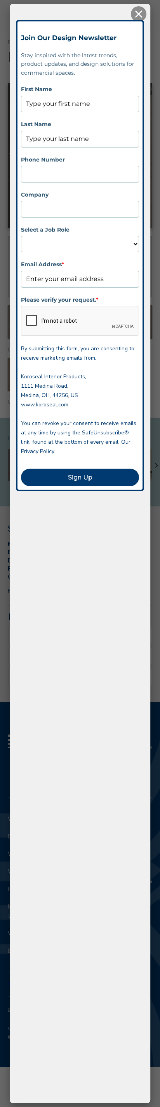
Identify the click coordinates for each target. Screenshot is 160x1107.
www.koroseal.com (44, 404)
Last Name (36, 124)
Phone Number (43, 159)
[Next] (156, 465)
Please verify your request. (59, 299)
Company (35, 194)
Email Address (42, 264)
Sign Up (80, 477)
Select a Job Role (45, 229)
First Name (36, 89)
